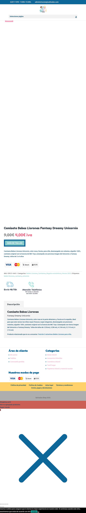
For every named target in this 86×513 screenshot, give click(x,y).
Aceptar (34, 511)
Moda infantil (52, 355)
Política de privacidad (18, 385)
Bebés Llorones (32, 273)
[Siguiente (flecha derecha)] (3, 506)
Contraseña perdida (17, 362)
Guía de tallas (14, 243)
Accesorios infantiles (54, 358)
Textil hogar (51, 365)
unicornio (25, 276)
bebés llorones (9, 276)
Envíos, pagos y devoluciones (41, 388)
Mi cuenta (13, 355)
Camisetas (42, 273)
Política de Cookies (36, 385)
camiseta (18, 276)
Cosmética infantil (53, 362)
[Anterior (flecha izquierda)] (1, 506)
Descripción (13, 304)
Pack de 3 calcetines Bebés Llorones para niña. (55, 334)
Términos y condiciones (64, 385)
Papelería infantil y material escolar (60, 369)
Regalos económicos (53, 273)
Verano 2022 (66, 273)
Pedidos (13, 358)
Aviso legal (49, 385)
